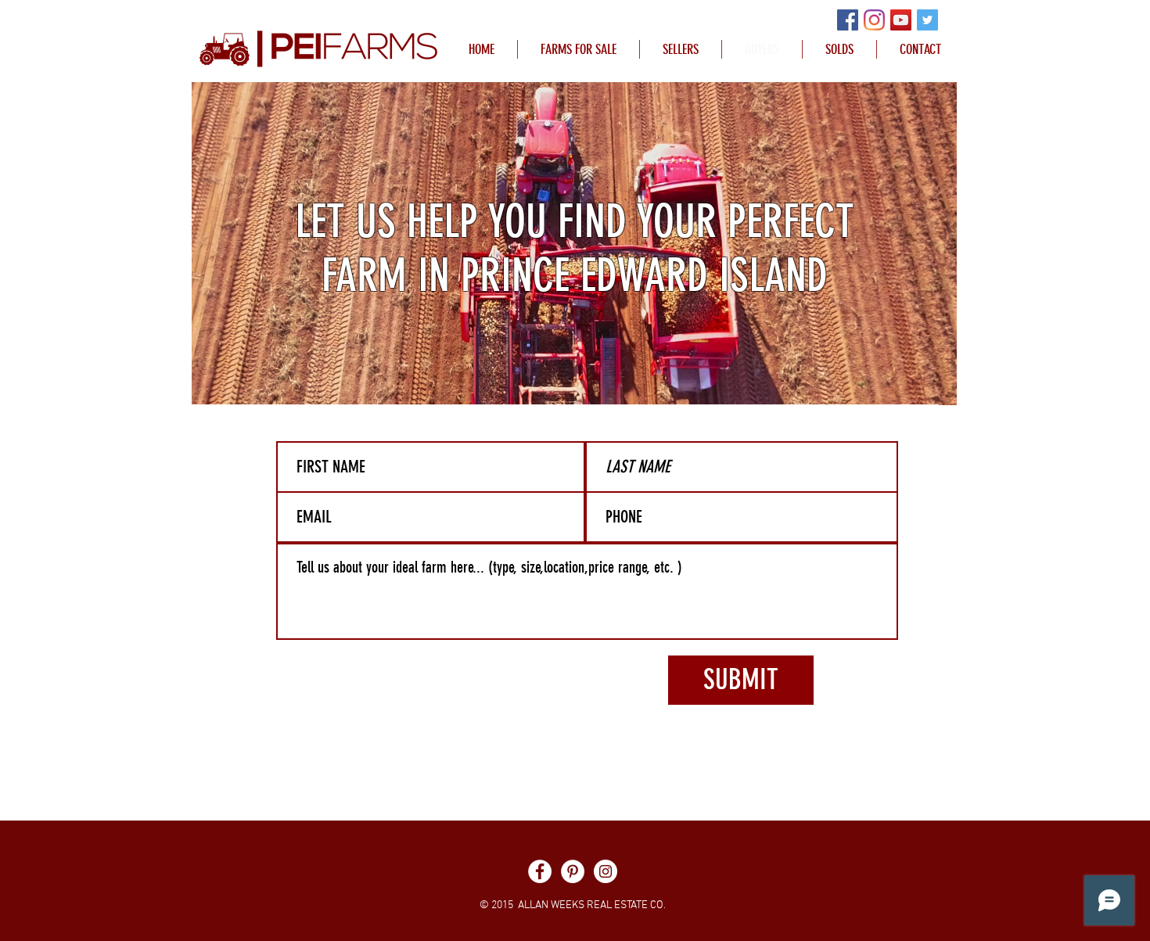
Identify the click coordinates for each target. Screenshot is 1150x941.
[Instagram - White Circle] (605, 871)
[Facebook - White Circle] (540, 871)
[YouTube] (900, 20)
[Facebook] (847, 20)
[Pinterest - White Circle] (572, 871)
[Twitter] (927, 20)
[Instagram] (874, 20)
